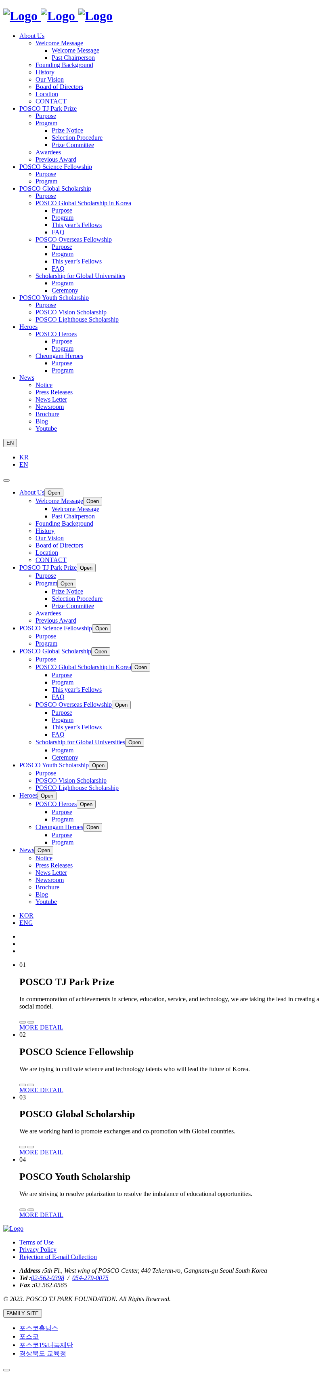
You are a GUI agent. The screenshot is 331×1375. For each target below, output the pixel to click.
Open (54, 493)
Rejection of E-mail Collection (58, 1256)
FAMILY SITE (22, 1313)
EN (10, 443)
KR (24, 457)
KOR (26, 915)
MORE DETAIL (41, 1027)
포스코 (29, 1336)
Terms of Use (36, 1242)
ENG (26, 922)
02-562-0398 (47, 1277)
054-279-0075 (90, 1277)
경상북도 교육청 (42, 1353)
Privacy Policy (38, 1249)
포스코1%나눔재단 (46, 1344)
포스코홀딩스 (38, 1327)
